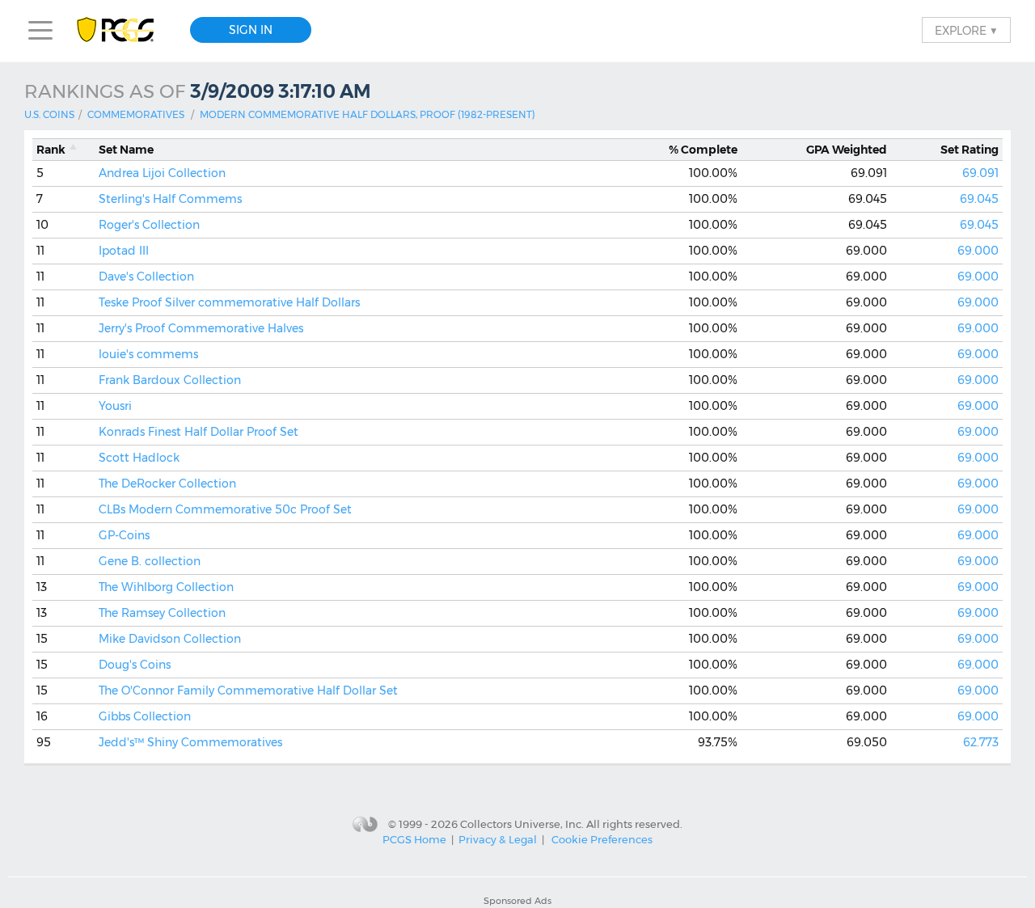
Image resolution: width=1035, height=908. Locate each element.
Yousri (115, 406)
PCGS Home (414, 839)
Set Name (126, 149)
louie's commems (148, 354)
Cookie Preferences (602, 839)
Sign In (250, 30)
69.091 (980, 173)
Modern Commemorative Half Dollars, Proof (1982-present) (367, 114)
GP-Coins (124, 535)
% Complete (703, 149)
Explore (966, 30)
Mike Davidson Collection (170, 638)
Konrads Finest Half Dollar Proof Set (198, 431)
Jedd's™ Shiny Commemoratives (190, 742)
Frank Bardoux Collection (170, 380)
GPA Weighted (846, 149)
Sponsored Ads (517, 900)
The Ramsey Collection (162, 613)
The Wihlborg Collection (166, 587)
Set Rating (969, 149)
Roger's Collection (149, 224)
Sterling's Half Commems (170, 199)
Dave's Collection (146, 276)
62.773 (981, 742)
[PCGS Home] (123, 30)
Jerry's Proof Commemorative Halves (201, 328)
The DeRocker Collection (167, 483)
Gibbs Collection (145, 716)
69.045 (979, 199)
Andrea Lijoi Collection (162, 173)
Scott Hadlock (139, 457)
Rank (50, 149)
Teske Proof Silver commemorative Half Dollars (229, 302)
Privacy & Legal (497, 839)
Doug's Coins (135, 664)
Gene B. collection (150, 561)
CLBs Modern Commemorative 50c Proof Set (225, 509)
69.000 (978, 250)
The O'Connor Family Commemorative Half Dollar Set (248, 690)
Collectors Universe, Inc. (522, 823)
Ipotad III (124, 250)
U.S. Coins (49, 114)
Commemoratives (135, 114)
